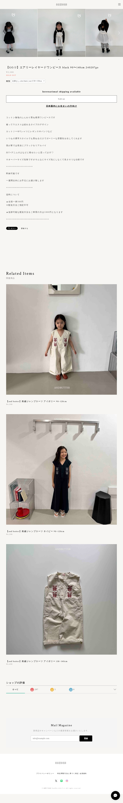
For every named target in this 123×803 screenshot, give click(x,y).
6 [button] (62, 59)
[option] (62, 33)
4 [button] (58, 59)
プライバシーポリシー (45, 773)
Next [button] (118, 32)
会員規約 (83, 773)
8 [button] (66, 59)
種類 (8, 81)
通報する (24, 228)
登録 (86, 738)
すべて (15, 689)
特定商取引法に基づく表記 (68, 773)
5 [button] (60, 59)
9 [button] (68, 59)
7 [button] (64, 59)
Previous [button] (4, 32)
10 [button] (70, 59)
